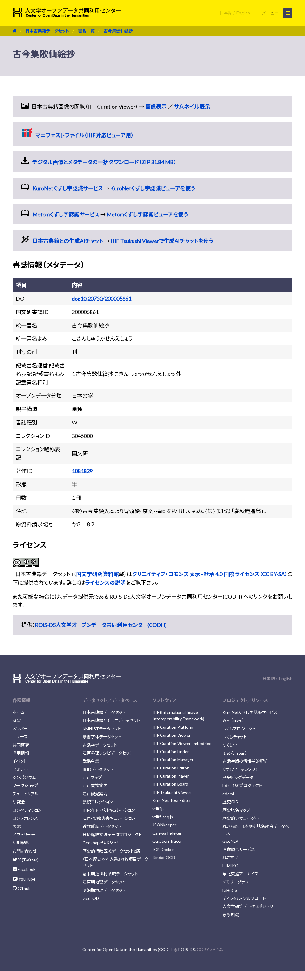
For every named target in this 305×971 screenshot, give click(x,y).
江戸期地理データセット (104, 881)
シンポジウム (24, 777)
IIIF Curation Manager (173, 759)
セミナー (20, 769)
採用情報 (21, 752)
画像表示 (156, 106)
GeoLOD (91, 898)
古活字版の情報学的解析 (245, 761)
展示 (17, 826)
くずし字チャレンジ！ (240, 769)
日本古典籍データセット (47, 30)
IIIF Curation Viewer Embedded (181, 743)
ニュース (20, 736)
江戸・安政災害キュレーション (109, 818)
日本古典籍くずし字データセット (111, 720)
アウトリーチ (24, 834)
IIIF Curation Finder (170, 751)
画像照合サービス (238, 849)
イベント (20, 761)
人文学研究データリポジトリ (247, 906)
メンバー (20, 728)
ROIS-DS (186, 949)
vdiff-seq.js (162, 816)
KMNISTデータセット (102, 728)
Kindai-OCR (163, 857)
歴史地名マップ (236, 810)
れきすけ (230, 857)
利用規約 (21, 842)
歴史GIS (230, 801)
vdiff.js (158, 808)
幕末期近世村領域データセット (110, 873)
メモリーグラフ (235, 881)
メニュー (271, 12)
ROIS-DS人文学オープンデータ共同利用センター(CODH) (101, 625)
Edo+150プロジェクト (242, 785)
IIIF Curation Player (170, 775)
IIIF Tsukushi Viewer (171, 792)
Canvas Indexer (167, 833)
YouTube (26, 878)
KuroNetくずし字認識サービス (67, 188)
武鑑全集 (91, 761)
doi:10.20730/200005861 (101, 298)
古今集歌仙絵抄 (118, 30)
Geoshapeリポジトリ (101, 842)
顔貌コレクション (98, 801)
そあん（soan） (235, 752)
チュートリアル (25, 793)
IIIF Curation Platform (172, 727)
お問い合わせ (25, 850)
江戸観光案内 (95, 793)
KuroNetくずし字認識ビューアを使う (152, 188)
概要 (17, 720)
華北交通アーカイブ (240, 873)
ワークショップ (25, 785)
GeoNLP (230, 841)
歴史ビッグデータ (237, 777)
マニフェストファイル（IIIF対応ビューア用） (84, 135)
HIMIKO (230, 865)
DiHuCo (229, 890)
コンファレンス (25, 818)
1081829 (82, 471)
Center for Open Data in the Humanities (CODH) (127, 949)
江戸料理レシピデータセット (108, 752)
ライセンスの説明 (105, 582)
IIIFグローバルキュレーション (109, 810)
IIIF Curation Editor (170, 767)
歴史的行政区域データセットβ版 (111, 850)
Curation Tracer (167, 841)
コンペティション (27, 810)
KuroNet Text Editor (171, 800)
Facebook (26, 869)
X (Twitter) (27, 859)
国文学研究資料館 (97, 574)
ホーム (18, 712)
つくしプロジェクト (239, 728)
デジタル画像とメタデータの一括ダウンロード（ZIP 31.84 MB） (104, 162)
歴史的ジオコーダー (240, 818)
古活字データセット (100, 744)
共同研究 (21, 744)
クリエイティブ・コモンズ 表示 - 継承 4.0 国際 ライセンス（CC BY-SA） (209, 574)
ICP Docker (163, 849)
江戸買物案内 (95, 785)
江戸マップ (92, 777)
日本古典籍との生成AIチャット (68, 241)
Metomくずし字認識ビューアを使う (147, 214)
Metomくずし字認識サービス (65, 214)
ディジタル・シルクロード (244, 898)
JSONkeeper (164, 824)
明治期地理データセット (104, 890)
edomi (228, 793)
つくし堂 (229, 744)
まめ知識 (230, 914)
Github (24, 888)
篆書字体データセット (102, 736)
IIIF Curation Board (170, 783)
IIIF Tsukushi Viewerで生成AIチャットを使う (162, 241)
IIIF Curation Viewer (171, 735)
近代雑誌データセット (102, 826)
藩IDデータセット (98, 769)
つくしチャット (234, 736)
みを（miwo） (233, 720)
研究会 (19, 801)
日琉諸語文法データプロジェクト (112, 834)
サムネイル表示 (192, 106)
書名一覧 (86, 30)
